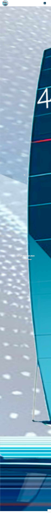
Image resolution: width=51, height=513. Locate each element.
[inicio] (6, 3)
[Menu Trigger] (45, 3)
